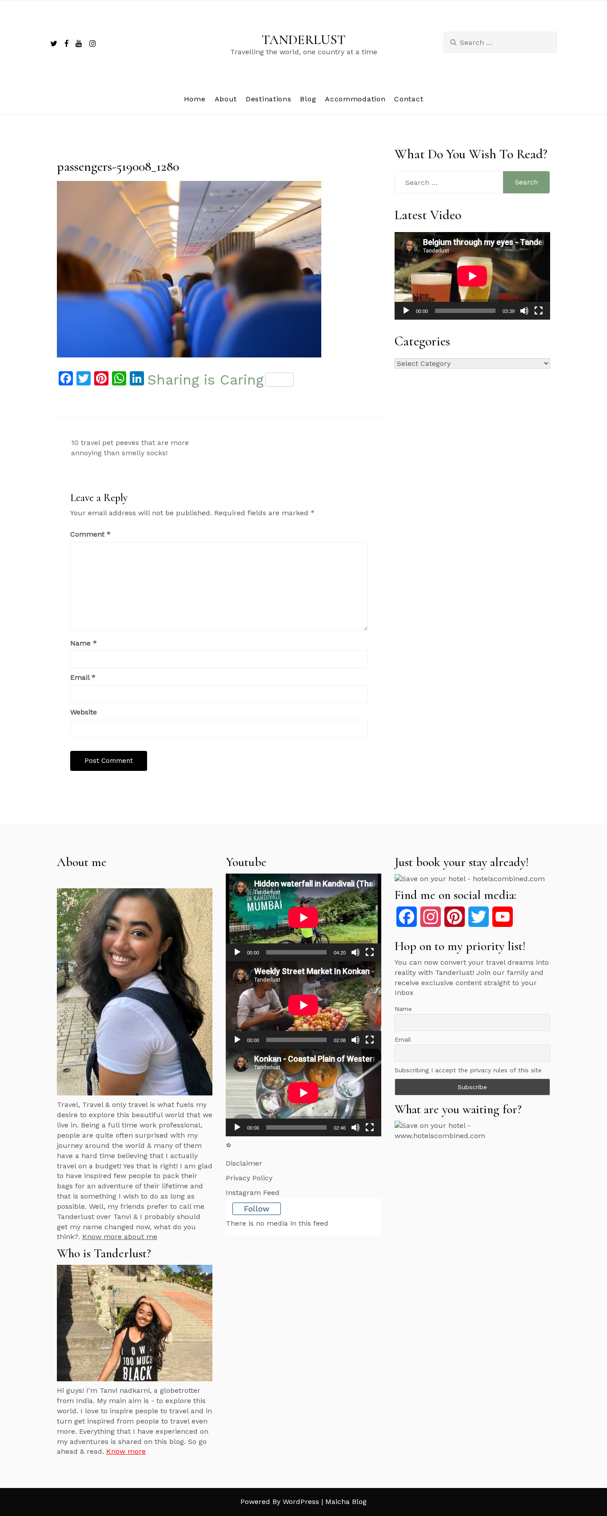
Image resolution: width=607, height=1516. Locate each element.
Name (83, 643)
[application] (472, 276)
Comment (90, 534)
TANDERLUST (304, 40)
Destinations (268, 99)
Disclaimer (244, 1163)
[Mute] (524, 310)
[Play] (406, 310)
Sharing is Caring (206, 380)
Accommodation (355, 99)
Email (83, 677)
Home (195, 99)
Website (83, 712)
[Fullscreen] (538, 310)
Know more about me (119, 1236)
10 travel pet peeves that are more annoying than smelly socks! (130, 447)
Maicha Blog (346, 1501)
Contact (408, 99)
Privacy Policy (249, 1178)
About (226, 99)
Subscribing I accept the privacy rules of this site (468, 1070)
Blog (308, 99)
